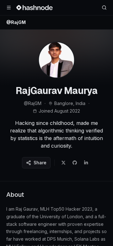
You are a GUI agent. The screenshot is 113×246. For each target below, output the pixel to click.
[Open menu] (9, 8)
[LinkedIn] (86, 163)
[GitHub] (75, 163)
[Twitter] (63, 163)
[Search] (104, 8)
